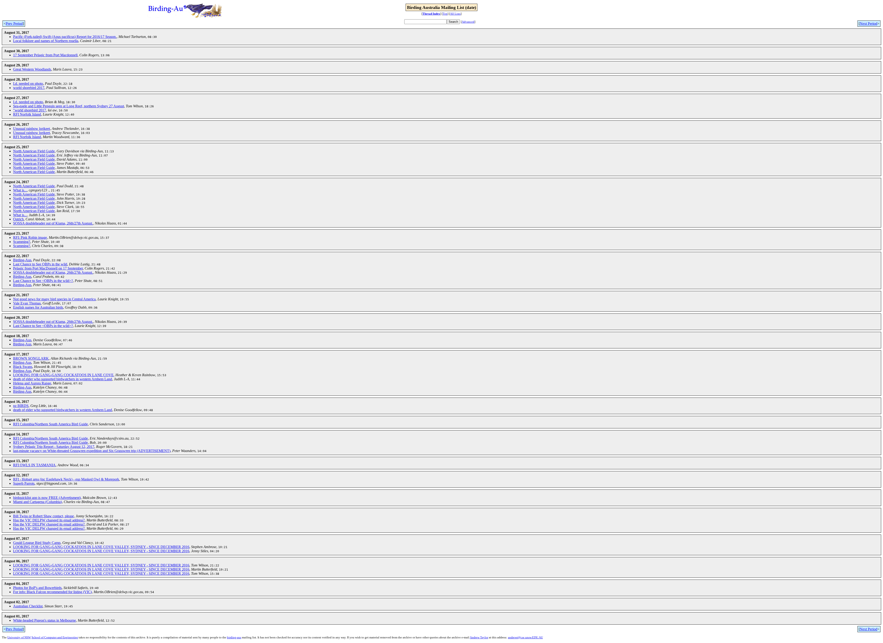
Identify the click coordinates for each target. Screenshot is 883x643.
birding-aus (234, 637)
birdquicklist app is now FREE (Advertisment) (47, 498)
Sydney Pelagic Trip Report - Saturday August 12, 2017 (53, 447)
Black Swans (22, 367)
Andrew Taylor (479, 637)
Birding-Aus (22, 260)
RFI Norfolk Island (27, 114)
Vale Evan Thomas (27, 303)
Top (445, 13)
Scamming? (21, 242)
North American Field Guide (34, 151)
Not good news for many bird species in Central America (54, 299)
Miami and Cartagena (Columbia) (37, 502)
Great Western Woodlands (32, 69)
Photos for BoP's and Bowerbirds (37, 588)
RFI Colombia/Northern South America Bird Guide (50, 424)
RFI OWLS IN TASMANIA (34, 465)
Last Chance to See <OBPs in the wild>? (43, 281)
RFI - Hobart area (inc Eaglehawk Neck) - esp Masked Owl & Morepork (66, 479)
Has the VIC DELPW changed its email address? (49, 520)
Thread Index (431, 13)
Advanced (468, 21)
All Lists (455, 13)
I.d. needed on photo (28, 83)
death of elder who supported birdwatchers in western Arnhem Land (62, 379)
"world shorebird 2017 (29, 110)
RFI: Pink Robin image (30, 237)
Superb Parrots (23, 483)
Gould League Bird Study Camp (36, 543)
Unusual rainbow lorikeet (31, 129)
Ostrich (18, 219)
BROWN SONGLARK (31, 358)
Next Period (868, 24)
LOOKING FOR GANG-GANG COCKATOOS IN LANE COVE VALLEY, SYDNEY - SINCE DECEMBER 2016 (101, 547)
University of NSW (19, 637)
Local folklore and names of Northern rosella (45, 41)
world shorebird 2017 (28, 88)
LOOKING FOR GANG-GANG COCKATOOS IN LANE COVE (63, 375)
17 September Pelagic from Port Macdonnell (45, 55)
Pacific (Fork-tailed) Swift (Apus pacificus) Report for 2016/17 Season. (65, 37)
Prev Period (14, 24)
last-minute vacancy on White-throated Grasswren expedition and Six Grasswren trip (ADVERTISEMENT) (91, 451)
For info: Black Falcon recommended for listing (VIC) (52, 592)
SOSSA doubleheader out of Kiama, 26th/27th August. (53, 223)
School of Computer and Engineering (55, 637)
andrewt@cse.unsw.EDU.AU (525, 637)
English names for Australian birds (38, 307)
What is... (20, 190)
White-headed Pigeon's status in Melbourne (44, 620)
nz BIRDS (21, 406)
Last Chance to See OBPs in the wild (40, 264)
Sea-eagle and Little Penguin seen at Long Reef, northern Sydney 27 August (68, 106)
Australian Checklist (28, 606)
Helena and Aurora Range (32, 383)
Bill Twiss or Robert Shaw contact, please (43, 516)
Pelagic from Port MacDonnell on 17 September (48, 268)
